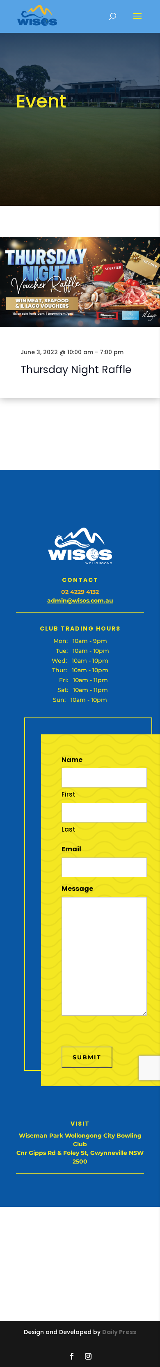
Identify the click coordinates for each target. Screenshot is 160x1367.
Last (68, 829)
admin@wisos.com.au (80, 600)
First (68, 794)
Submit (87, 1057)
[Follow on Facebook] (71, 1356)
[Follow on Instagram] (88, 1356)
